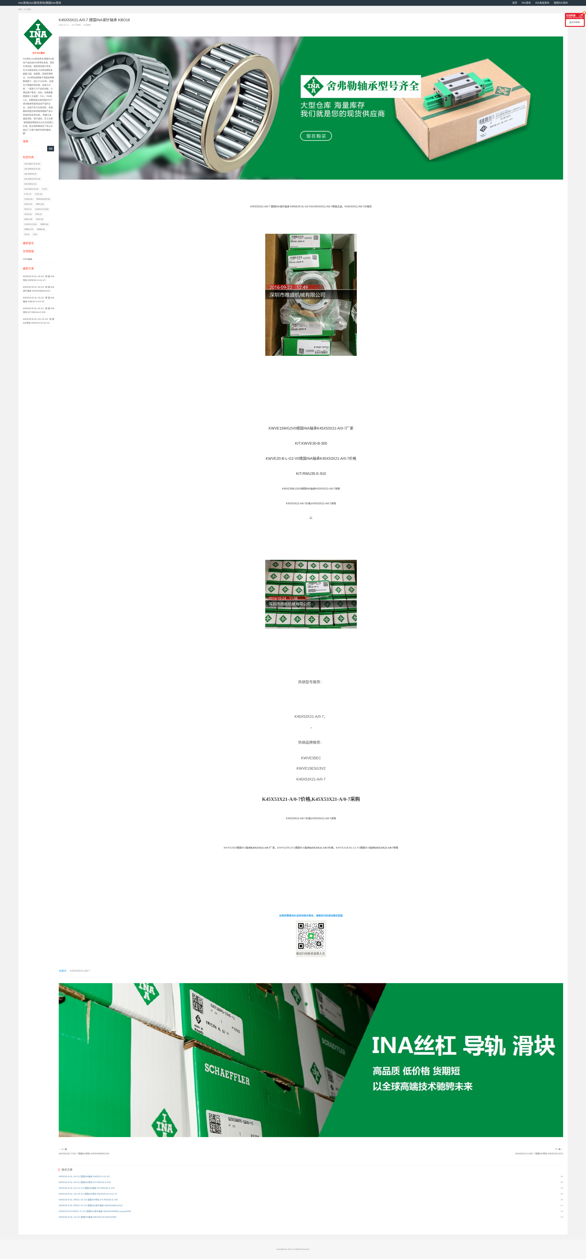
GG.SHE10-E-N (32, 179)
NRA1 (40, 204)
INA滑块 (526, 3)
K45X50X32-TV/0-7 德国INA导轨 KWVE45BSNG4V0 (84, 1153)
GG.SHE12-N (31, 189)
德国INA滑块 (561, 3)
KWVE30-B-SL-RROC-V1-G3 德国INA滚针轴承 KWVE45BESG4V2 (91, 1205)
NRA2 (28, 219)
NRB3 (41, 229)
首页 (514, 3)
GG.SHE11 (30, 184)
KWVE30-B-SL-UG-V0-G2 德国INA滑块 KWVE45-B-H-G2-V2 (88, 1194)
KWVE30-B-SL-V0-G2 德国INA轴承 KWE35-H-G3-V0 (84, 1176)
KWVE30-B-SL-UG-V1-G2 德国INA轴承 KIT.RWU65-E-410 (87, 1188)
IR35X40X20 (43, 199)
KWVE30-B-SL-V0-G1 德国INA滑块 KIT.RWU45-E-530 (85, 1182)
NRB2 (28, 229)
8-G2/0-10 (42, 209)
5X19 (39, 219)
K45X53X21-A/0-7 (80, 971)
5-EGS (28, 199)
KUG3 (28, 204)
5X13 (28, 214)
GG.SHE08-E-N (32, 169)
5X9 (38, 214)
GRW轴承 (27, 259)
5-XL (27, 194)
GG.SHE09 (30, 174)
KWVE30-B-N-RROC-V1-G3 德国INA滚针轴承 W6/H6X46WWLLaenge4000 (95, 1211)
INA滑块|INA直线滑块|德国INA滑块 (39, 2)
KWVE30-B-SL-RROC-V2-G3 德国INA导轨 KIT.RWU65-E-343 (88, 1199)
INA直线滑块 (542, 3)
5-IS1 (38, 194)
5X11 (27, 209)
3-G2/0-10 (30, 224)
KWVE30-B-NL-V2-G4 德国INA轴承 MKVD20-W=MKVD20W (87, 1217)
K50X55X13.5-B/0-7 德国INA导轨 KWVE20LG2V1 (539, 1153)
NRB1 (44, 224)
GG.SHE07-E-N (32, 164)
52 (26, 234)
